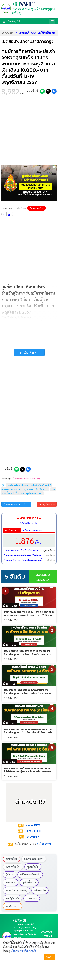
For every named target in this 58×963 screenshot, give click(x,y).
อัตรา (29, 540)
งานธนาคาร (31, 898)
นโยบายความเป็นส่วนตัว (23, 950)
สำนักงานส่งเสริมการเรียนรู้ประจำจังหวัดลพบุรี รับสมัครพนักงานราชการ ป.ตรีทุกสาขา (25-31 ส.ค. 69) (28, 615)
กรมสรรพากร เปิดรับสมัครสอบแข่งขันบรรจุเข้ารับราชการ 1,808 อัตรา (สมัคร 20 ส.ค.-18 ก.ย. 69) (23, 550)
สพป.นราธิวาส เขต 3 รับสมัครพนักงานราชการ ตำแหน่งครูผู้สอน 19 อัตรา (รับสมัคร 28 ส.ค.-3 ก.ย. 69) (27, 654)
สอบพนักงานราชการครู (16, 890)
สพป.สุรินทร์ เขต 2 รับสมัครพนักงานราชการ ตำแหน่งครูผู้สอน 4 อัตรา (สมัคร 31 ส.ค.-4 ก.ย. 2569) (27, 693)
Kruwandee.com (20, 933)
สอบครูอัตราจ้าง (47, 504)
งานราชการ (33, 836)
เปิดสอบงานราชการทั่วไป (16, 504)
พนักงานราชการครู (32, 530)
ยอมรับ (49, 957)
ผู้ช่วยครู (9, 874)
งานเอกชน (11, 882)
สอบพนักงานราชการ (33, 858)
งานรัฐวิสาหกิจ (12, 898)
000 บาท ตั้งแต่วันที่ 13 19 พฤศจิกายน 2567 (28, 491)
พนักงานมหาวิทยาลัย (30, 874)
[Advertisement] (29, 131)
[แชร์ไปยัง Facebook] (54, 91)
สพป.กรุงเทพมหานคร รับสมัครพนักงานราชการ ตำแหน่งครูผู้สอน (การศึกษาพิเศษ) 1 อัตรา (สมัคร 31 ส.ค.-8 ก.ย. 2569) (28, 732)
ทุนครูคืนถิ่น (33, 866)
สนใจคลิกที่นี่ (44, 844)
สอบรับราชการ (12, 530)
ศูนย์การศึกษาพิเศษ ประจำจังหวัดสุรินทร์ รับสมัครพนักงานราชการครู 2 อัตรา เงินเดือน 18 (26, 487)
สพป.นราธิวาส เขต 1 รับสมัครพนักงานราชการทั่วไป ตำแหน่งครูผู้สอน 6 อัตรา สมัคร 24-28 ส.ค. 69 (28, 771)
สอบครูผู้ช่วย (11, 858)
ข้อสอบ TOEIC (33, 830)
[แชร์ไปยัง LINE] (42, 91)
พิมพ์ (23, 208)
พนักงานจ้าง (40, 890)
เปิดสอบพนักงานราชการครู (26, 478)
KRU (23, 4)
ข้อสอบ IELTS (33, 825)
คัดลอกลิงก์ (38, 208)
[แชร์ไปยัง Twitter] (48, 91)
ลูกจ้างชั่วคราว (29, 882)
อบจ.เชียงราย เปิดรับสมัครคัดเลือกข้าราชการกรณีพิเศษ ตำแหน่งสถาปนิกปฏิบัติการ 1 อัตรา (26, 560)
